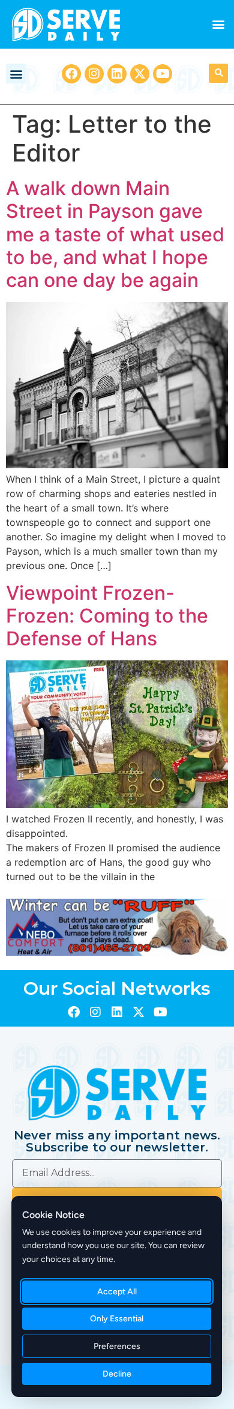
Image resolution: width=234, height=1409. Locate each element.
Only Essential (116, 1319)
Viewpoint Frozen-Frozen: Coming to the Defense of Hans (107, 616)
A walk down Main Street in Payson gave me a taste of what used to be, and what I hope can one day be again (115, 234)
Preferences (117, 1346)
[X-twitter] (139, 73)
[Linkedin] (117, 73)
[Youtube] (162, 73)
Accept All (117, 1292)
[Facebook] (71, 73)
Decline (117, 1374)
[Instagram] (94, 73)
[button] (218, 24)
